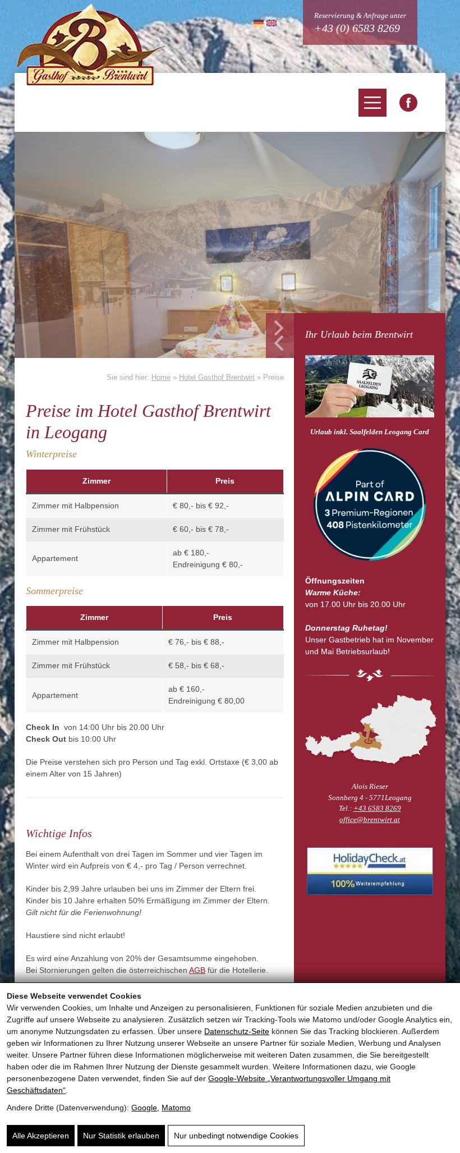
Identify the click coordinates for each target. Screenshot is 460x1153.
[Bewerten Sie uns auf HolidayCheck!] (370, 871)
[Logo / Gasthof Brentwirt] (91, 44)
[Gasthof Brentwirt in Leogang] (408, 103)
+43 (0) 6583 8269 (357, 28)
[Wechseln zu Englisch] (270, 22)
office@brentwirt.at (369, 819)
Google (144, 1107)
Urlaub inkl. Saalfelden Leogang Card (369, 432)
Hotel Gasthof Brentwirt (217, 377)
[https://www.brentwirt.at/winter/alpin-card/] (369, 506)
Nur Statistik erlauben (121, 1135)
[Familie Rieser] (369, 729)
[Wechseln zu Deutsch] (257, 22)
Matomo (176, 1107)
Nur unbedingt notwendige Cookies (236, 1135)
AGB (197, 970)
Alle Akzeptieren (40, 1135)
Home (161, 377)
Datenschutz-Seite (236, 1031)
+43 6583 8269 (377, 808)
